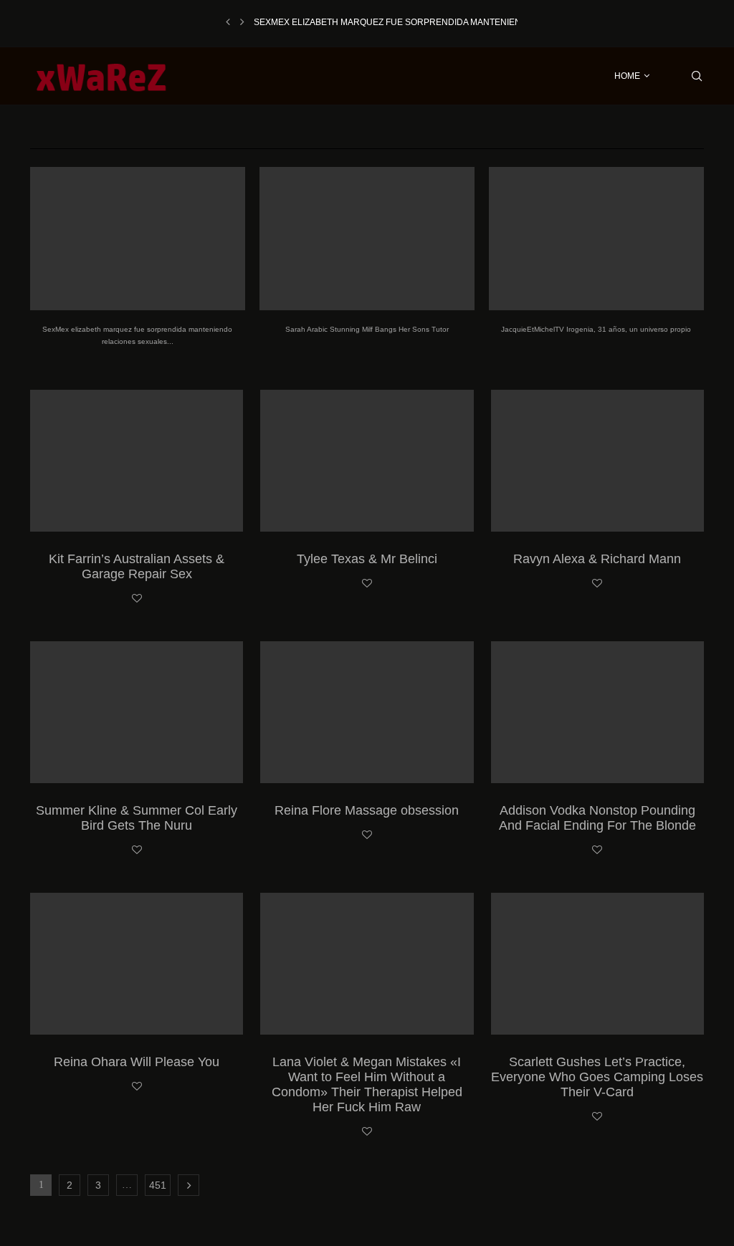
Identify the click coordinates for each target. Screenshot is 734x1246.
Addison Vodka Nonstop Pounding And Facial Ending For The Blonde (597, 818)
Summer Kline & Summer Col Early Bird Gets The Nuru (136, 818)
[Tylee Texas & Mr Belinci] (366, 461)
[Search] (697, 76)
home (627, 76)
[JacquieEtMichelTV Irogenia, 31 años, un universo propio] (596, 238)
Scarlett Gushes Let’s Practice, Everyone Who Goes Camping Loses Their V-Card (597, 1077)
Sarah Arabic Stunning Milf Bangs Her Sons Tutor (367, 329)
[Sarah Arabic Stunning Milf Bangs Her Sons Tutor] (367, 238)
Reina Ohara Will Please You (136, 1062)
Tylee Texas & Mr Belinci (367, 559)
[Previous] (228, 22)
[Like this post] (137, 599)
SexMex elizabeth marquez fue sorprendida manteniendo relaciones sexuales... (450, 22)
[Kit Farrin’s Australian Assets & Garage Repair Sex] (136, 461)
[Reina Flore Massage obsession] (366, 712)
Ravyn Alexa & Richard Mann (597, 559)
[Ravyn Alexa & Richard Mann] (597, 461)
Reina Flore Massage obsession (367, 810)
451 (157, 1185)
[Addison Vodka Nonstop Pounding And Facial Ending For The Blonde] (597, 712)
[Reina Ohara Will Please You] (136, 964)
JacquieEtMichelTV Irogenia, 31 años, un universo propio (596, 329)
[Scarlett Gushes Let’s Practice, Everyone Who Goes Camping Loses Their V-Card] (597, 964)
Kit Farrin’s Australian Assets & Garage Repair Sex (136, 566)
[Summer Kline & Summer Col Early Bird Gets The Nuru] (136, 712)
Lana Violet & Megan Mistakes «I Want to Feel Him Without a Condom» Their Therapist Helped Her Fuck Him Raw (367, 1084)
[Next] (242, 22)
